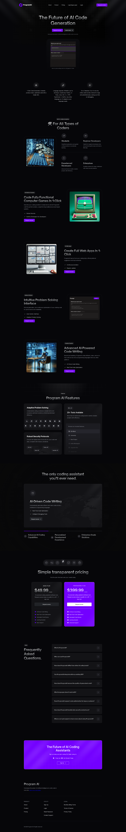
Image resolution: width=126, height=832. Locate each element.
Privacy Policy (68, 811)
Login (81, 5)
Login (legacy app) (72, 5)
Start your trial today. (35, 790)
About (49, 5)
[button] (77, 648)
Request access (102, 5)
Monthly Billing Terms (70, 804)
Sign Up (46, 804)
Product (56, 5)
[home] (26, 5)
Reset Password (48, 811)
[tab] (36, 536)
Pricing (63, 5)
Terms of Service (68, 808)
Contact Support (48, 815)
